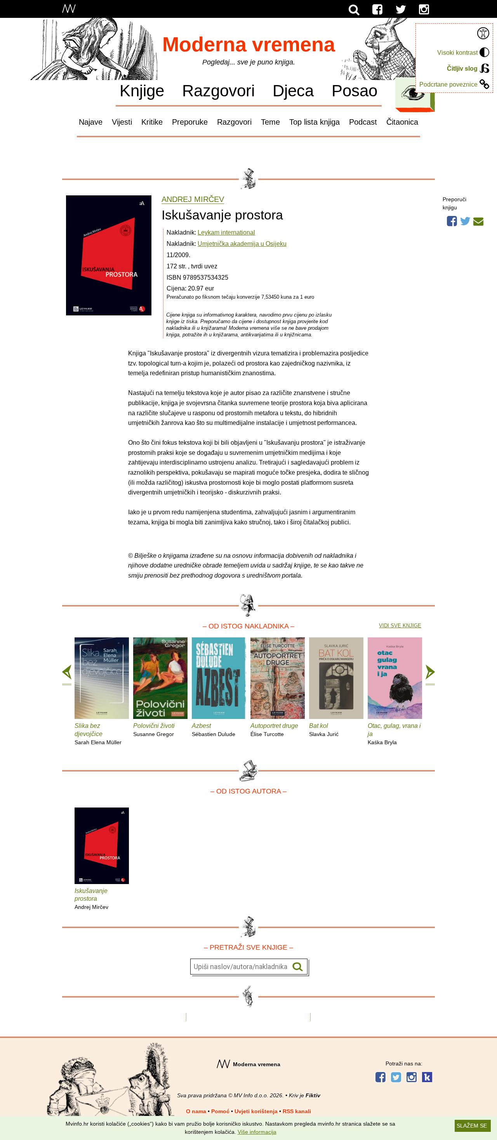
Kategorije (413, 92)
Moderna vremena (248, 44)
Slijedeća (430, 675)
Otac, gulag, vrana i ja (394, 733)
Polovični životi (154, 729)
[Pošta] (478, 220)
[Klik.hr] (427, 1078)
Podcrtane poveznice (448, 84)
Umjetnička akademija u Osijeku (242, 243)
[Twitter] (400, 10)
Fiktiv (313, 1095)
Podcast (363, 122)
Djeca (293, 90)
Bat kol (324, 729)
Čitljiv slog (462, 68)
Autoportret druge (274, 729)
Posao (354, 90)
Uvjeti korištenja (256, 1111)
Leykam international (226, 232)
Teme (270, 122)
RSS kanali (297, 1111)
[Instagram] (424, 10)
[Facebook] (377, 10)
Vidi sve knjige (400, 625)
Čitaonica (402, 122)
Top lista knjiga (314, 122)
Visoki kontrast (457, 52)
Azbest (213, 729)
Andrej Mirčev (193, 199)
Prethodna (66, 675)
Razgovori (218, 90)
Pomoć (220, 1111)
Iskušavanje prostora (91, 899)
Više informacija (257, 1132)
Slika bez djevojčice (98, 733)
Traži (297, 967)
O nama (196, 1111)
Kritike (152, 122)
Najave (91, 122)
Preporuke (190, 122)
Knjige (142, 90)
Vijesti (122, 122)
